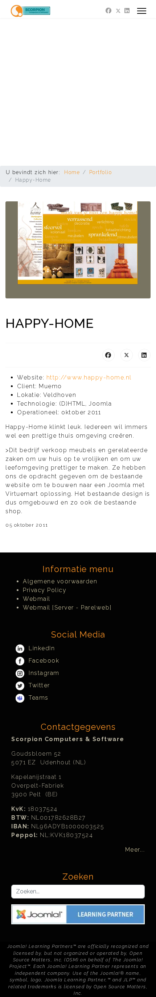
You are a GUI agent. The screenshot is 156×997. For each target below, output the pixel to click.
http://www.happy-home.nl (89, 377)
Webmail (36, 598)
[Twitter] (118, 10)
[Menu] (141, 11)
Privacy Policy (44, 590)
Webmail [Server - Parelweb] (67, 607)
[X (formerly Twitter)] (126, 355)
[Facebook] (109, 10)
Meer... (135, 849)
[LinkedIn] (144, 355)
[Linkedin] (127, 10)
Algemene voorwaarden (60, 581)
